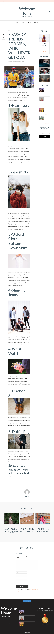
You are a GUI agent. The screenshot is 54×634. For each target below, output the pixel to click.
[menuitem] (50, 1)
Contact (32, 26)
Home (17, 22)
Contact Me (50, 1)
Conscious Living (24, 26)
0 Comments (22, 61)
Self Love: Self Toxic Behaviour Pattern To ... (47, 101)
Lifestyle (36, 22)
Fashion (29, 22)
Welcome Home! (27, 10)
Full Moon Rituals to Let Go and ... (47, 110)
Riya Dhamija (17, 61)
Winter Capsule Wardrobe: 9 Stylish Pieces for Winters (42, 530)
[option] (11, 524)
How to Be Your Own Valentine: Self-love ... (47, 91)
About (23, 22)
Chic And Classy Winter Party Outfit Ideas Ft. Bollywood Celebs (11, 530)
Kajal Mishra (44, 44)
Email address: (41, 131)
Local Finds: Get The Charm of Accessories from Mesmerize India (27, 530)
